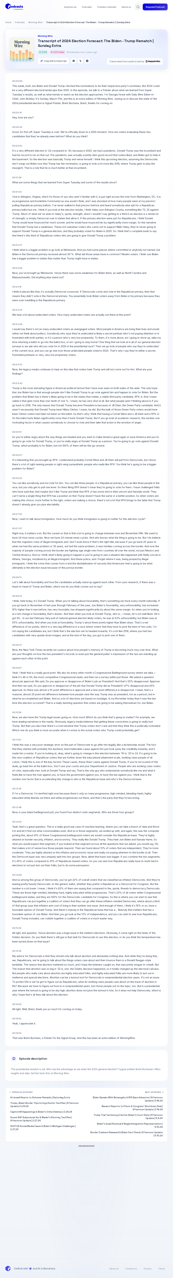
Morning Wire (35, 22)
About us (126, 7)
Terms (161, 1268)
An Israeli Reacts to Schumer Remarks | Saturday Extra (40, 1097)
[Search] (138, 7)
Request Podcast (155, 7)
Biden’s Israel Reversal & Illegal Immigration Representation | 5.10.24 (130, 1125)
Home (8, 22)
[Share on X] (80, 61)
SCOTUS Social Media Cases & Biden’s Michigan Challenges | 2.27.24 (43, 1128)
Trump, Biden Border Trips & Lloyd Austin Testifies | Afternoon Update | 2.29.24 (44, 1105)
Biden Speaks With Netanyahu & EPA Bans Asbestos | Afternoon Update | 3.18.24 (128, 1099)
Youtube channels (106, 7)
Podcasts (87, 7)
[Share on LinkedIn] (87, 61)
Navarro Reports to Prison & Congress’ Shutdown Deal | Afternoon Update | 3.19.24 (132, 1108)
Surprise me (70, 7)
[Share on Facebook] (74, 61)
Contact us (131, 1268)
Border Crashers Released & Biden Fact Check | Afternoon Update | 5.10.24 (126, 1134)
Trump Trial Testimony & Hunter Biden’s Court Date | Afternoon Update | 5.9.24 (128, 1117)
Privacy (148, 1268)
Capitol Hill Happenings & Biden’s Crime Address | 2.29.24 (41, 1111)
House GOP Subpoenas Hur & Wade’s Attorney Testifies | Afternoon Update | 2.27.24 (41, 1119)
